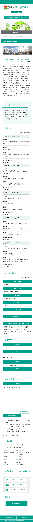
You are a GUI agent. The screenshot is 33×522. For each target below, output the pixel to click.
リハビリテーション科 (9, 447)
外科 (5, 459)
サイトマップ (16, 12)
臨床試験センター (22, 464)
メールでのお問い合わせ (17, 489)
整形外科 (6, 462)
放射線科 (19, 459)
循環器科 (19, 447)
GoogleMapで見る (23, 411)
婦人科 (19, 462)
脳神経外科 (20, 445)
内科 (5, 445)
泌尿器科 (6, 450)
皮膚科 (19, 456)
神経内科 (6, 456)
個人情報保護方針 (8, 517)
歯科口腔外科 (20, 450)
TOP (7, 36)
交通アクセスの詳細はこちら (10, 435)
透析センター (7, 464)
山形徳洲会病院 (16, 503)
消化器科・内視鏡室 (9, 452)
